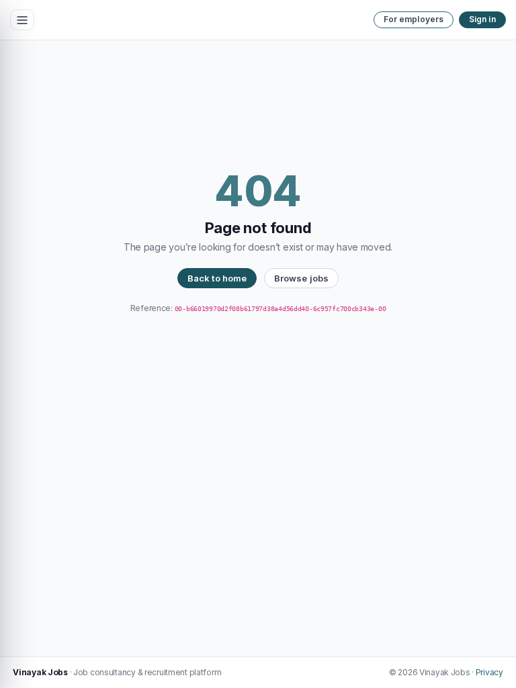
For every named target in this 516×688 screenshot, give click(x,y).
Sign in (482, 19)
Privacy (489, 672)
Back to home (217, 278)
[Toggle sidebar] (22, 20)
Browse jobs (301, 278)
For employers (414, 19)
